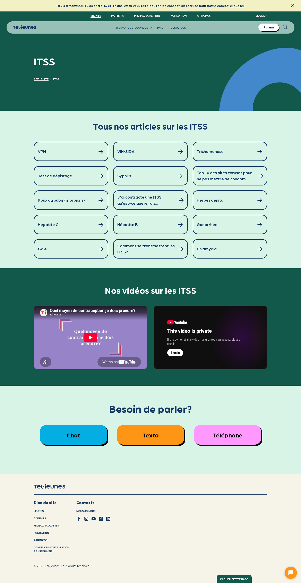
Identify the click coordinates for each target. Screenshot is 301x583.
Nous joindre (86, 510)
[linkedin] (108, 518)
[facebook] (78, 518)
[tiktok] (100, 518)
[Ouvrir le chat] (291, 573)
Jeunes (96, 15)
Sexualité (41, 79)
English (261, 15)
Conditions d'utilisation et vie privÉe (51, 549)
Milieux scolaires (147, 15)
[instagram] (86, 518)
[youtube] (93, 518)
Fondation (179, 15)
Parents (117, 15)
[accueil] (55, 487)
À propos (204, 15)
